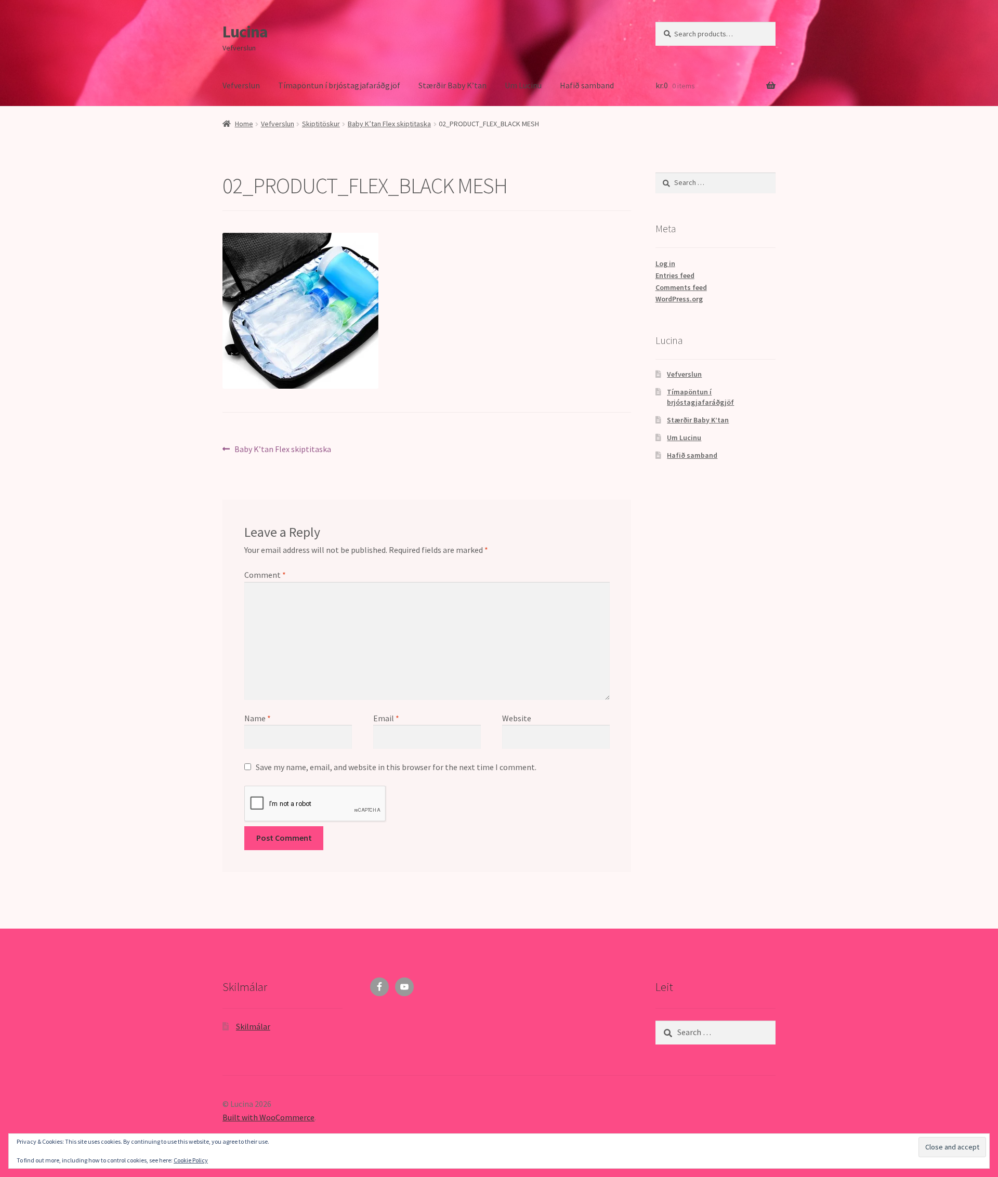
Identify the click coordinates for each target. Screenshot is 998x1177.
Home (244, 123)
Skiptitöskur (321, 123)
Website (516, 718)
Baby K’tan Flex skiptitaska (389, 123)
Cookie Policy (191, 1160)
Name (257, 718)
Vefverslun (241, 85)
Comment (265, 575)
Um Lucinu (523, 85)
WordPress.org (679, 298)
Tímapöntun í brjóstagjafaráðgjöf (339, 85)
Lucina (245, 31)
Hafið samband (587, 85)
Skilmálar (253, 1026)
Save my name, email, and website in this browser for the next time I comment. (396, 767)
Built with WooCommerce (268, 1117)
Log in (665, 263)
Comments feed (681, 287)
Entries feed (674, 275)
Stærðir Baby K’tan (452, 85)
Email (386, 718)
